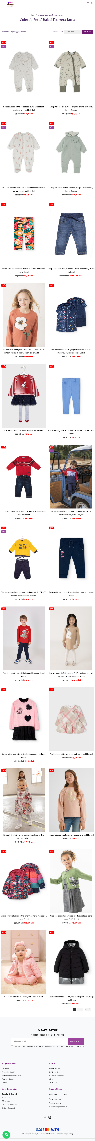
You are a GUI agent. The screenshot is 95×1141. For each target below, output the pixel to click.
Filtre (88, 31)
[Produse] (4, 5)
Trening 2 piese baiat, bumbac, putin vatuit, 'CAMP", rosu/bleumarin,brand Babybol (71, 513)
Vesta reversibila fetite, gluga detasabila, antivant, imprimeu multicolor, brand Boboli (71, 351)
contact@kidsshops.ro (59, 1106)
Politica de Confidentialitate (74, 1046)
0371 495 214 (56, 1103)
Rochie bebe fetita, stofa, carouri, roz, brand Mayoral (71, 754)
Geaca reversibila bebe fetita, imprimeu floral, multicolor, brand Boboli (24, 917)
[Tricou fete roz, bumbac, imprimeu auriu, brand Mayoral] (71, 800)
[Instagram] (50, 1117)
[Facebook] (45, 1117)
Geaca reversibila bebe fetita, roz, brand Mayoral (23, 997)
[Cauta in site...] (88, 3)
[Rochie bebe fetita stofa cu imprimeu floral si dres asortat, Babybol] (23, 800)
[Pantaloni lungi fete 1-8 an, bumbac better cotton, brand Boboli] (71, 396)
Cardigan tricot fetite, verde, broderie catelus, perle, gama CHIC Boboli (71, 917)
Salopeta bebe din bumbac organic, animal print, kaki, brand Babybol (71, 108)
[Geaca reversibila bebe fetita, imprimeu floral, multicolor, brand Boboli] (23, 881)
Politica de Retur (55, 1072)
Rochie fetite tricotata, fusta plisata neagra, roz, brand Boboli (23, 756)
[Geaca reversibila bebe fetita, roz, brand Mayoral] (23, 962)
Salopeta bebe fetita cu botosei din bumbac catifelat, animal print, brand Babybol (24, 189)
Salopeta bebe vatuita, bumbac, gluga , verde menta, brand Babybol (71, 189)
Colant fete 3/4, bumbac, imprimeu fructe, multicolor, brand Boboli (23, 270)
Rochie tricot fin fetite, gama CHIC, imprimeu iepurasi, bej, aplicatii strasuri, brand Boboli (71, 675)
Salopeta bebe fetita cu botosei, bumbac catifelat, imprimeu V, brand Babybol (23, 108)
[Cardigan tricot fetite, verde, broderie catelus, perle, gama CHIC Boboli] (71, 881)
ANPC (51, 1079)
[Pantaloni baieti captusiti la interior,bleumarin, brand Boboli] (23, 638)
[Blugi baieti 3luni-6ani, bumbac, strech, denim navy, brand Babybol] (71, 234)
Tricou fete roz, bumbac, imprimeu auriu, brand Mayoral (71, 835)
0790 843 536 (56, 1099)
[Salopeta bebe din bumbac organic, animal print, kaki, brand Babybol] (71, 72)
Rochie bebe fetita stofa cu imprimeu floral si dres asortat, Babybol (23, 836)
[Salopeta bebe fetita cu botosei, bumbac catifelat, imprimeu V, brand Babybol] (23, 72)
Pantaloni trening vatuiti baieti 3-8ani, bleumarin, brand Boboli (71, 594)
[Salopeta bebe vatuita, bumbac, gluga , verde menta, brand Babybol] (71, 153)
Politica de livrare (8, 1079)
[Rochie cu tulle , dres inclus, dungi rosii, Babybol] (23, 396)
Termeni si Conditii (8, 1072)
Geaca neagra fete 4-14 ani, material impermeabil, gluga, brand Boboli (71, 998)
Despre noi (5, 1069)
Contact (4, 1083)
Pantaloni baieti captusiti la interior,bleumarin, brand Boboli (24, 675)
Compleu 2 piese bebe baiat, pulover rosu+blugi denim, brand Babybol (24, 513)
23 (86, 1009)
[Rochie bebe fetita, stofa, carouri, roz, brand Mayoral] (71, 719)
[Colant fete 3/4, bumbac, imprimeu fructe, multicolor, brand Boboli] (23, 234)
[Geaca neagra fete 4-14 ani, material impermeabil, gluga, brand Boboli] (71, 962)
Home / (34, 15)
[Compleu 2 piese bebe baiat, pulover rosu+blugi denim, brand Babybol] (23, 476)
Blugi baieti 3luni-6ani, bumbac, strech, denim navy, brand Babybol (71, 270)
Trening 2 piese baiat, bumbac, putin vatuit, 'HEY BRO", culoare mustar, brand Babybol (23, 594)
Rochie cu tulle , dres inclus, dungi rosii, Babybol (23, 430)
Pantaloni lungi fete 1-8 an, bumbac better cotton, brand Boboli (71, 432)
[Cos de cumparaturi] (92, 3)
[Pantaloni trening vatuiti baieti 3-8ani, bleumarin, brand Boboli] (71, 557)
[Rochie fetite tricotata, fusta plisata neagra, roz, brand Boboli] (23, 719)
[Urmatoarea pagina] (89, 1009)
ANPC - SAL (53, 1083)
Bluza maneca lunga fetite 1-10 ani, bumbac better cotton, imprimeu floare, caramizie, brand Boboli (23, 351)
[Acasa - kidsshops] (17, 4)
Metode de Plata (54, 1069)
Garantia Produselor (56, 1076)
